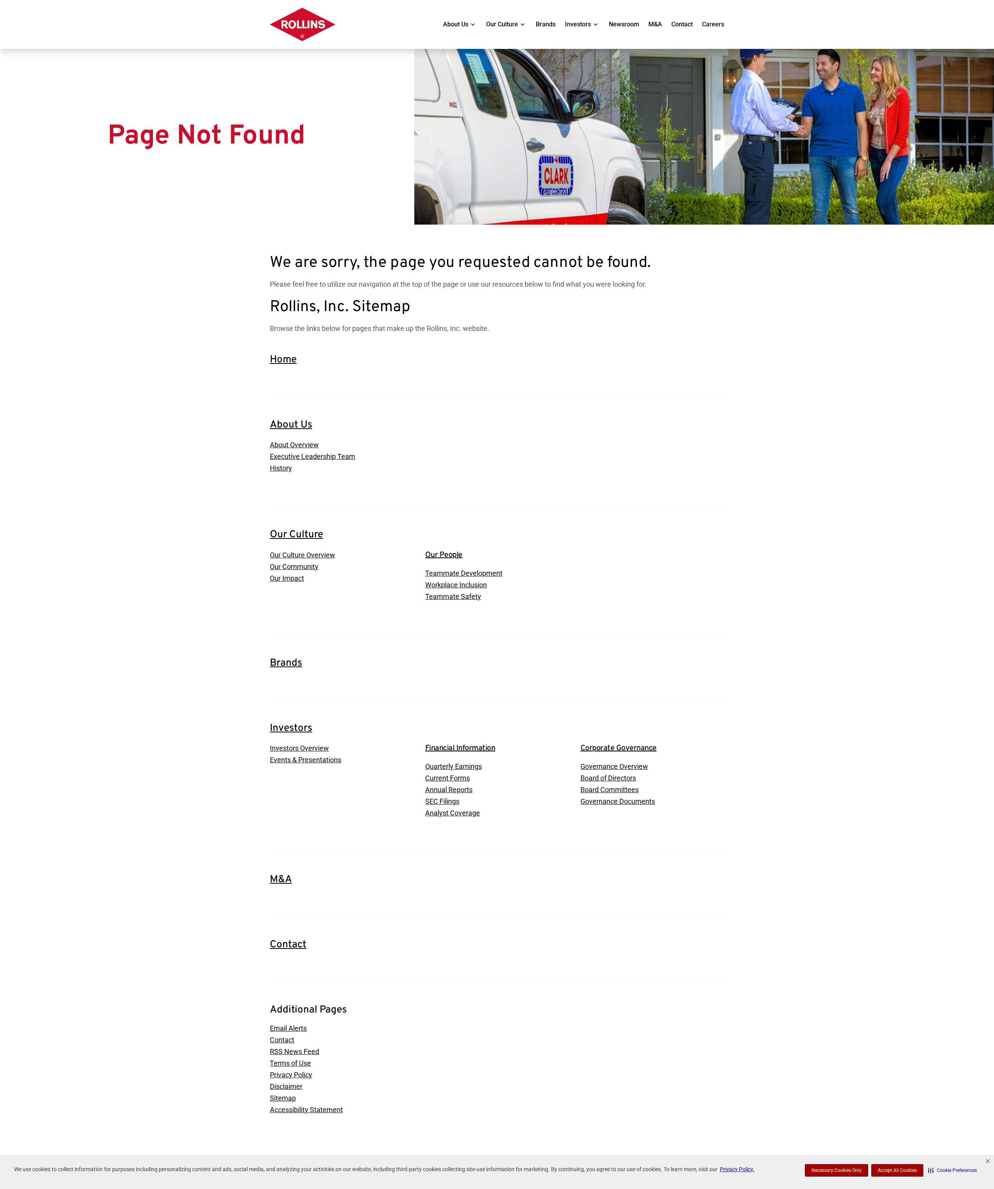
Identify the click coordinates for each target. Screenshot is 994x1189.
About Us (455, 24)
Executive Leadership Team (312, 456)
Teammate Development (463, 573)
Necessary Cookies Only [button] (837, 1170)
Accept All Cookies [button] (897, 1170)
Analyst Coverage (452, 813)
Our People (443, 555)
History (281, 468)
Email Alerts (288, 1028)
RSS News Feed (294, 1051)
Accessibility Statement (306, 1110)
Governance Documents (617, 801)
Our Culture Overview (302, 555)
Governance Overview (614, 766)
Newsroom (624, 24)
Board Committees (609, 790)
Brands (546, 24)
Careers (713, 24)
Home (283, 359)
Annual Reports (449, 790)
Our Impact (287, 578)
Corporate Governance (618, 748)
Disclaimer (286, 1086)
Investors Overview (299, 748)
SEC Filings (442, 801)
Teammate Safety (453, 596)
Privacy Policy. (737, 1169)
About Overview (294, 445)
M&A (655, 24)
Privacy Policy (291, 1075)
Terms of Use (290, 1063)
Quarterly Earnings (453, 766)
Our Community (294, 566)
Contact (682, 24)
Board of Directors (608, 778)
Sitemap (283, 1098)
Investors (578, 24)
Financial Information (460, 748)
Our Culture (502, 24)
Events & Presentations (305, 760)
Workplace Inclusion (456, 585)
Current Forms (447, 778)
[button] (952, 1170)
